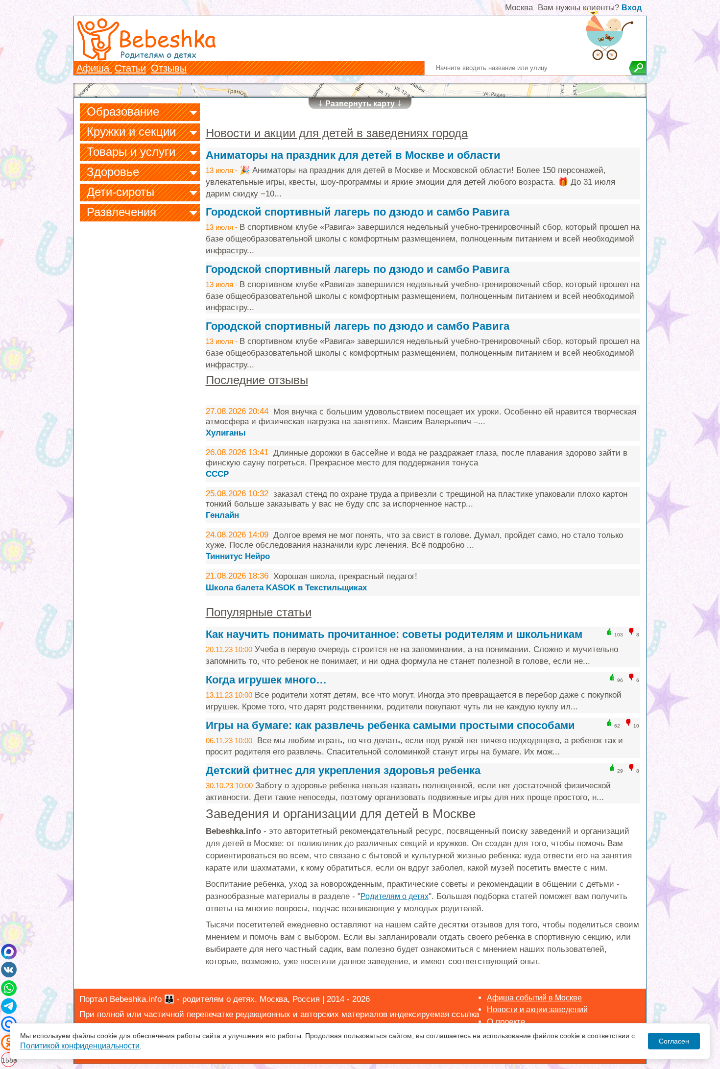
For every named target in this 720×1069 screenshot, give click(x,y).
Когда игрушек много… (266, 680)
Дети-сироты (120, 191)
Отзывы (169, 68)
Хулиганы (226, 432)
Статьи (130, 68)
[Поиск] (637, 68)
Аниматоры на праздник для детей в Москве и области (353, 155)
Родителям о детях (394, 896)
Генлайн (222, 515)
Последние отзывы (257, 380)
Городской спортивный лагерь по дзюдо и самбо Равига (357, 212)
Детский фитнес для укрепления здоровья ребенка (343, 770)
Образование (123, 111)
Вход (632, 7)
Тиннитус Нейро (238, 556)
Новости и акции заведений (537, 1009)
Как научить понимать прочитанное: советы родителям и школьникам (394, 634)
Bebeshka (167, 37)
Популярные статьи (259, 612)
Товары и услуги (131, 151)
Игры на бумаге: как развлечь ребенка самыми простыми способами (390, 725)
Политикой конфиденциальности (80, 1046)
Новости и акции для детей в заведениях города (337, 133)
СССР (217, 474)
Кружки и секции (131, 131)
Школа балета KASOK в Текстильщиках (286, 587)
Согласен (674, 1041)
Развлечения (121, 212)
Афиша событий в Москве (534, 998)
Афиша (94, 68)
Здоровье (113, 171)
